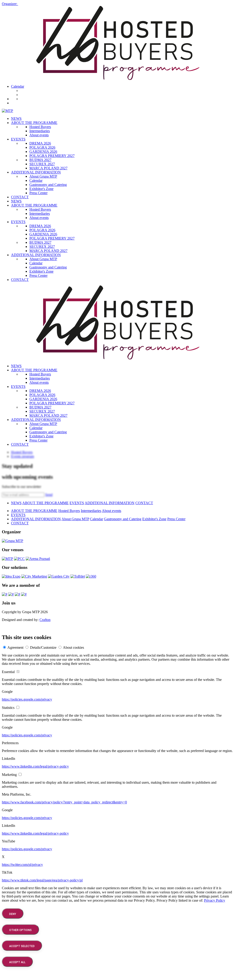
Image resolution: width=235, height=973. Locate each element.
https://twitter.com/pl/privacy (22, 865)
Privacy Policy (214, 900)
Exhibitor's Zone (41, 189)
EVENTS (18, 139)
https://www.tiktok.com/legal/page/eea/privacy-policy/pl (42, 880)
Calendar (17, 86)
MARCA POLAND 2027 (48, 168)
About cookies (73, 647)
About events (39, 135)
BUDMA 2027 (40, 160)
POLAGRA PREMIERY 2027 (52, 156)
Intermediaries (39, 131)
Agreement (15, 647)
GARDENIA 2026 (43, 152)
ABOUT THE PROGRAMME (34, 123)
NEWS (16, 118)
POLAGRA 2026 (42, 147)
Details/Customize (43, 647)
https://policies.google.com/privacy (27, 699)
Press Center (38, 193)
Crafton (44, 620)
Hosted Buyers (40, 127)
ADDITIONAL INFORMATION (36, 172)
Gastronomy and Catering (48, 185)
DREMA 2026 (40, 143)
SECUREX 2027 (42, 164)
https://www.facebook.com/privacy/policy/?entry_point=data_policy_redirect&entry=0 (64, 802)
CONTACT (20, 197)
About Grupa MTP (43, 176)
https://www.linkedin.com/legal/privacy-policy (35, 766)
